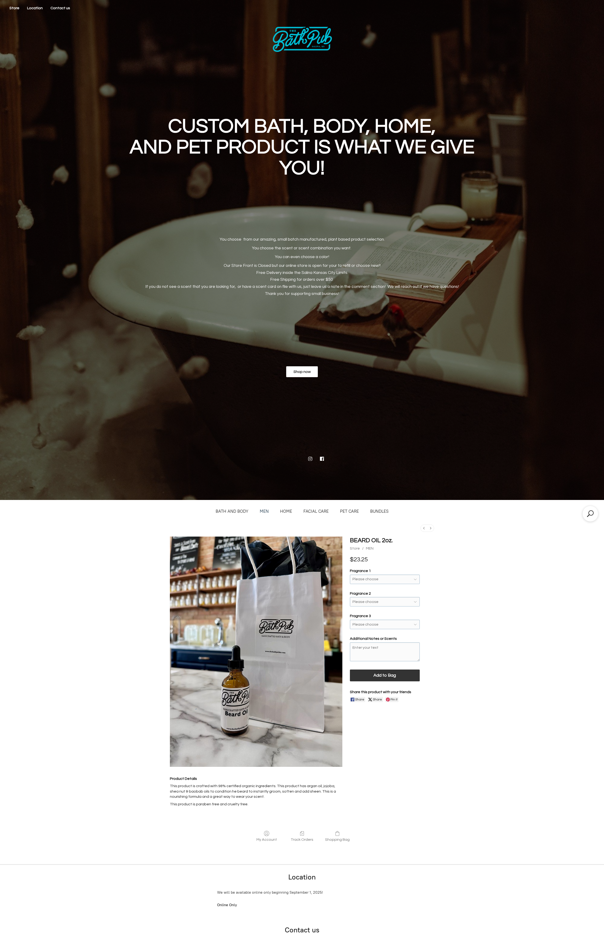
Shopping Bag (337, 839)
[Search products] (590, 513)
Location (35, 8)
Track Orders (302, 839)
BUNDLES (379, 511)
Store (14, 8)
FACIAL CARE (316, 511)
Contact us (60, 8)
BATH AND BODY (232, 511)
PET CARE (349, 511)
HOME (286, 511)
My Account (266, 839)
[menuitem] (424, 528)
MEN (264, 511)
